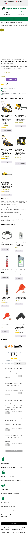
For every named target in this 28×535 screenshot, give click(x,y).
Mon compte (7, 14)
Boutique (20, 22)
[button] (14, 19)
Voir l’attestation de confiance (14, 351)
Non (7, 377)
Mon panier (21, 14)
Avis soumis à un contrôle (13, 352)
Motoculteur (3, 24)
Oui (20, 376)
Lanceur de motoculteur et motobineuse (16, 24)
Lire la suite (5, 249)
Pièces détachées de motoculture (9, 22)
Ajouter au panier (11, 79)
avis (9, 83)
